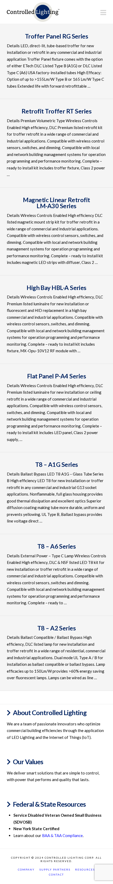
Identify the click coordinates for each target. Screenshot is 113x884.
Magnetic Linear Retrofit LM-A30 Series (56, 203)
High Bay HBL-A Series (56, 287)
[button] (103, 12)
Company (26, 869)
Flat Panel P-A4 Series (56, 376)
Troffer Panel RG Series (56, 36)
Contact (56, 874)
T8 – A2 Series (56, 628)
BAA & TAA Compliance (62, 835)
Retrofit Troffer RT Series (56, 111)
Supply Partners (54, 869)
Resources (85, 869)
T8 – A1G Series (56, 464)
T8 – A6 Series (56, 546)
